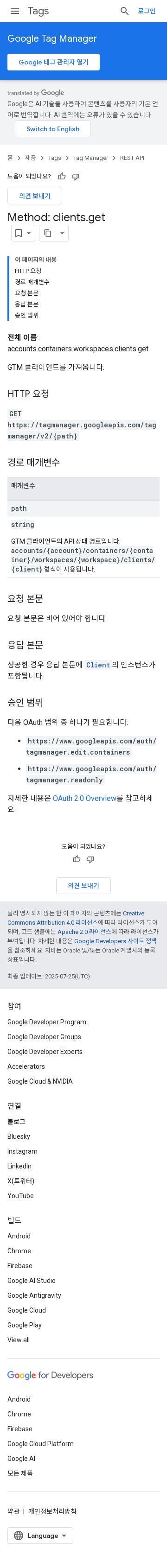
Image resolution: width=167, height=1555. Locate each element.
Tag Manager (90, 157)
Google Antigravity (34, 1295)
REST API (132, 157)
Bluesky (18, 1136)
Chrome (19, 1251)
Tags (38, 11)
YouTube (20, 1196)
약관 (13, 1511)
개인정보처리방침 (52, 1511)
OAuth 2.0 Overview (84, 798)
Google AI (21, 1458)
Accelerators (26, 1066)
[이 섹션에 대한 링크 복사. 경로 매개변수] (69, 463)
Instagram (22, 1151)
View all (18, 1340)
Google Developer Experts (45, 1051)
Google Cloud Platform (40, 1443)
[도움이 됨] (62, 177)
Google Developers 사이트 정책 (115, 941)
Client (98, 664)
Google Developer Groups (44, 1037)
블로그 (16, 1121)
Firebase (19, 1265)
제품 (30, 157)
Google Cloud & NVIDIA (40, 1081)
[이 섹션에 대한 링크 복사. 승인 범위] (52, 703)
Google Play (24, 1325)
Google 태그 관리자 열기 (54, 62)
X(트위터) (20, 1181)
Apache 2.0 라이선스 (84, 931)
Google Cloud (26, 1310)
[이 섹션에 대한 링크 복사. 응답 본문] (52, 646)
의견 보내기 (35, 196)
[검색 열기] (124, 11)
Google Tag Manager (52, 38)
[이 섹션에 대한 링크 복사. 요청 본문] (52, 599)
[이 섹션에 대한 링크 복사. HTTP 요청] (58, 394)
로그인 (147, 11)
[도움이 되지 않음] (76, 177)
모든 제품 (20, 1473)
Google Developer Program (46, 1022)
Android (19, 1236)
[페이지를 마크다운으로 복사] (47, 233)
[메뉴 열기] (15, 11)
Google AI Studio (31, 1280)
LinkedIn (19, 1166)
